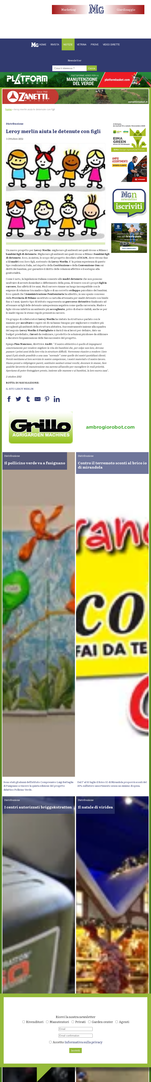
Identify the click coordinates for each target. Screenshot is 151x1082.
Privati (80, 1021)
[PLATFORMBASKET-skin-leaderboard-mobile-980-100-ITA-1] (75, 86)
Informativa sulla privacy (83, 1042)
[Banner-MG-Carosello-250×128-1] (110, 442)
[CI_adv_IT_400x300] (129, 181)
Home (8, 109)
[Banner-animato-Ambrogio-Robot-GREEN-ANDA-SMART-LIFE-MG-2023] (41, 442)
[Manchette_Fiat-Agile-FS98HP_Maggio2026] (22, 16)
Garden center (102, 1021)
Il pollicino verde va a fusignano (34, 462)
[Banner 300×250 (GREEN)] (129, 151)
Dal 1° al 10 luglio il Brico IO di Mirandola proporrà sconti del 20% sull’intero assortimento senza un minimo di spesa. (112, 783)
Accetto (77, 1042)
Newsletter (75, 60)
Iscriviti (75, 1050)
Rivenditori (34, 1021)
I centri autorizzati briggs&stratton (38, 807)
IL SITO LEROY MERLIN (20, 388)
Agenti (124, 1021)
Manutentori (59, 1021)
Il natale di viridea (95, 807)
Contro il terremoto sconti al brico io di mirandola (112, 465)
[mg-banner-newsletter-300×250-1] (129, 216)
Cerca (91, 68)
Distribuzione (14, 123)
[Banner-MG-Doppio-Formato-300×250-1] (129, 252)
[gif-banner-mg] (75, 103)
